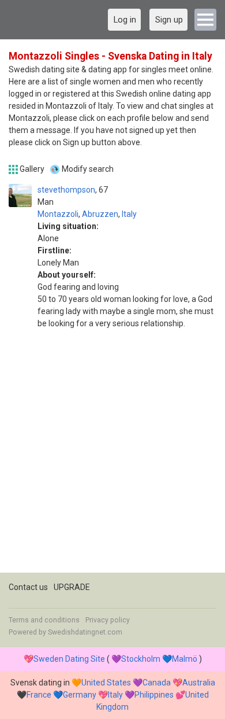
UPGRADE (72, 587)
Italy (129, 214)
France (39, 694)
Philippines (154, 694)
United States (106, 682)
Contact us (28, 587)
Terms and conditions (44, 620)
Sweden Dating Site (69, 658)
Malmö (184, 658)
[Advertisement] (112, 460)
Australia (198, 682)
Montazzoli (58, 214)
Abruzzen (100, 214)
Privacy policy (107, 620)
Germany (79, 694)
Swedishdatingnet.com (85, 632)
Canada (156, 682)
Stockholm (140, 658)
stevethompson (66, 189)
